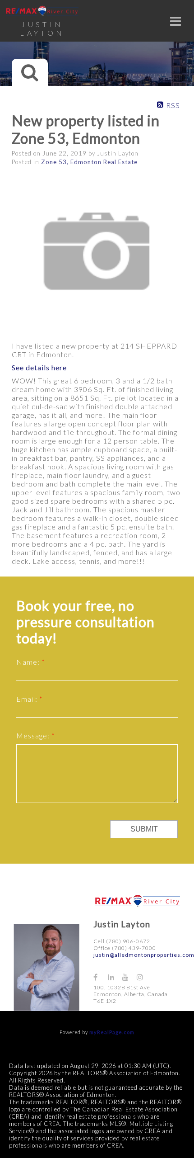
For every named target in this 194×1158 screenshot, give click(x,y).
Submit (144, 829)
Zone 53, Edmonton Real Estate (89, 161)
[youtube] (129, 977)
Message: (33, 735)
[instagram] (144, 977)
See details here (39, 367)
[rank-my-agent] (159, 973)
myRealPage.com (111, 1032)
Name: (29, 661)
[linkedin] (115, 977)
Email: (27, 699)
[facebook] (100, 977)
